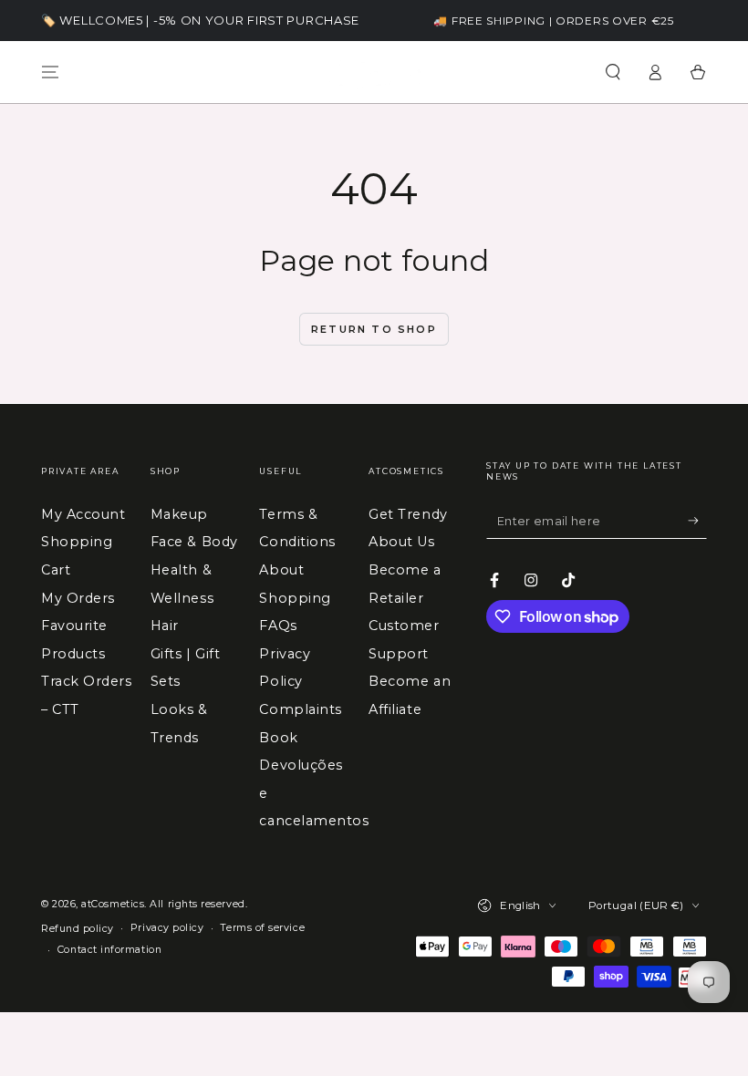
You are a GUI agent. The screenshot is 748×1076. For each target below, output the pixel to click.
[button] (612, 72)
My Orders (78, 598)
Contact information (109, 950)
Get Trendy (408, 514)
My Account (83, 514)
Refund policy (77, 929)
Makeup (179, 514)
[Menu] (50, 72)
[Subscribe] (697, 520)
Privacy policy (167, 928)
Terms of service (262, 928)
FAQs (277, 625)
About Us (401, 541)
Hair (165, 625)
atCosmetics (112, 904)
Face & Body (194, 541)
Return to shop (374, 329)
